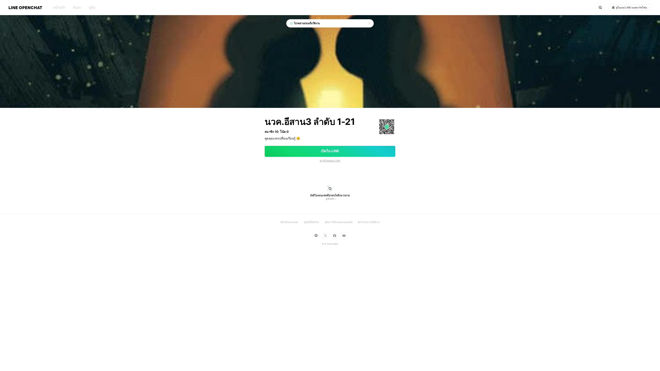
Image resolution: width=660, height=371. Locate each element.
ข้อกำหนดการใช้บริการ (369, 222)
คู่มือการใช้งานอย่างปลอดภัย (341, 222)
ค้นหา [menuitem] (77, 7)
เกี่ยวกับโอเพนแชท (292, 222)
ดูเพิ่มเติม (330, 198)
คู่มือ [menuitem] (92, 7)
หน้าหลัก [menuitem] (59, 7)
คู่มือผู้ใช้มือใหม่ (314, 222)
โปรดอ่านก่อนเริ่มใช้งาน (307, 23)
